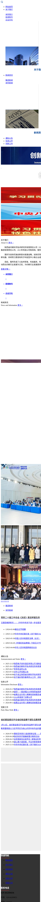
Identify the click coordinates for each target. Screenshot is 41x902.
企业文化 (9, 20)
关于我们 (9, 9)
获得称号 (9, 17)
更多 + (11, 243)
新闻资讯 (9, 75)
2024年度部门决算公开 (23, 697)
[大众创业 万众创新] (20, 651)
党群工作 (9, 144)
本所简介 (9, 14)
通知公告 (9, 138)
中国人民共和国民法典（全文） (27, 638)
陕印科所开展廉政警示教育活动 (26, 736)
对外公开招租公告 (21, 672)
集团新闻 (9, 80)
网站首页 (9, 7)
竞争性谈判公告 (20, 669)
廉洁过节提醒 (20, 629)
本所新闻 (9, 83)
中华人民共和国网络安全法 (26, 647)
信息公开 (9, 141)
